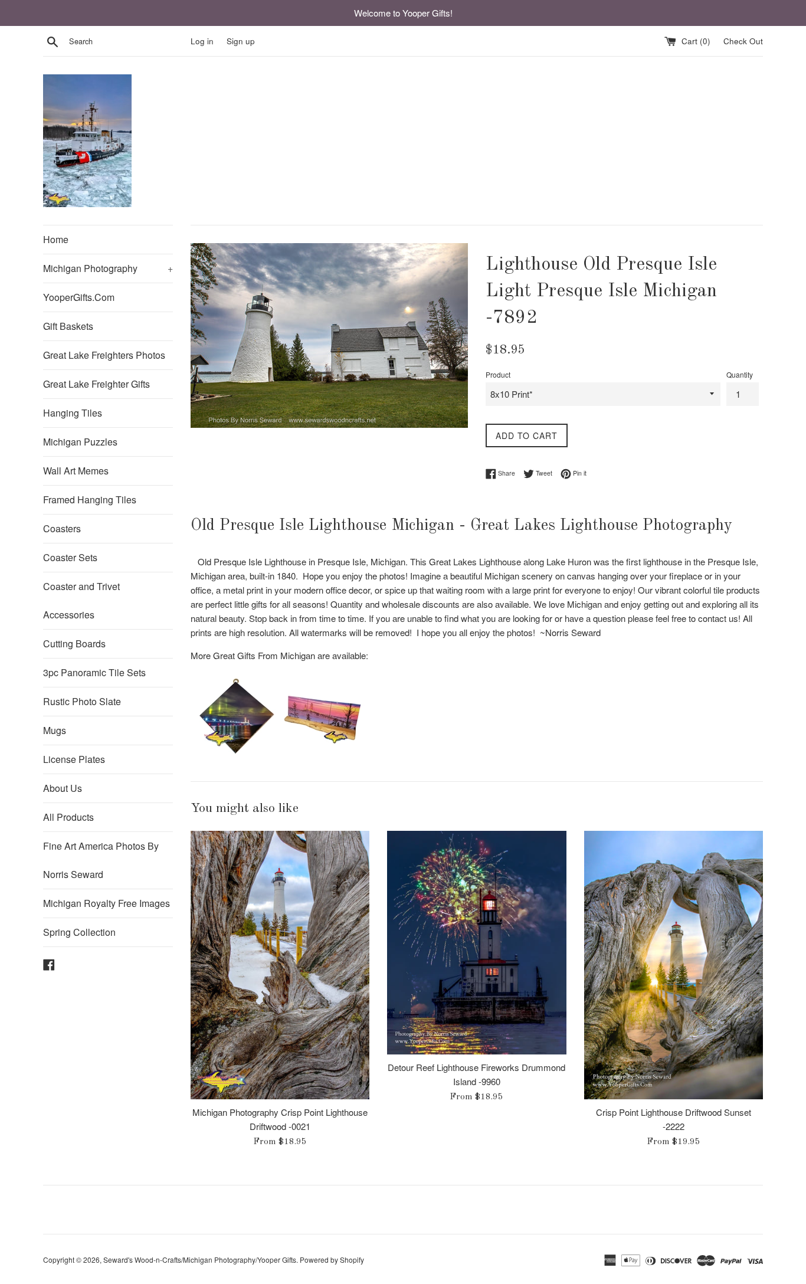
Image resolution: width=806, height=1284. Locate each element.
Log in (202, 41)
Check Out (743, 41)
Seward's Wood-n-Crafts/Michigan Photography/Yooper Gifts (199, 1259)
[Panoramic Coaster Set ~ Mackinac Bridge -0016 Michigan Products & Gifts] (323, 756)
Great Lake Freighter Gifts (96, 384)
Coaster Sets (70, 557)
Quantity (739, 374)
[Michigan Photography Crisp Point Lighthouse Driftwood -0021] (280, 965)
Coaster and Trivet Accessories (81, 600)
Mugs (54, 730)
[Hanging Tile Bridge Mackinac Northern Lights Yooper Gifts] (235, 756)
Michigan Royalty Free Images (106, 903)
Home (55, 239)
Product (498, 374)
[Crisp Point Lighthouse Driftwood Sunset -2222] (673, 965)
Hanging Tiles (72, 413)
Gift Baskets (68, 326)
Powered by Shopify (332, 1259)
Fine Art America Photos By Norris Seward (101, 860)
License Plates (74, 759)
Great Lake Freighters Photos (104, 355)
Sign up (241, 41)
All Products (68, 817)
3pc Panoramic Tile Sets (94, 672)
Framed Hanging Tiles (89, 499)
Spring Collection (79, 932)
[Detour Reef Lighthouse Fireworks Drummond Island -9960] (476, 942)
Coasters (62, 528)
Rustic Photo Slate (82, 701)
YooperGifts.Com (78, 297)
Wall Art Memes (76, 470)
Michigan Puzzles (80, 441)
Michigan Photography (108, 268)
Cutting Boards (74, 643)
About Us (62, 788)
